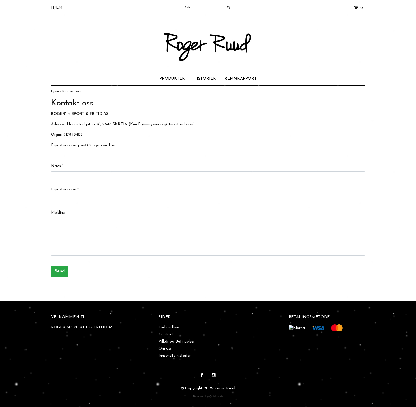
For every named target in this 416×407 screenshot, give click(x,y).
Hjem (57, 8)
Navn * (57, 166)
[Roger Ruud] (208, 40)
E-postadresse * (65, 189)
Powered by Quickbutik (208, 396)
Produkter (172, 79)
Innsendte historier (174, 356)
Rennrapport (240, 79)
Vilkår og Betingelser (176, 341)
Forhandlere (168, 327)
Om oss (165, 348)
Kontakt (165, 334)
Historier (204, 79)
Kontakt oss (72, 91)
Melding (58, 212)
